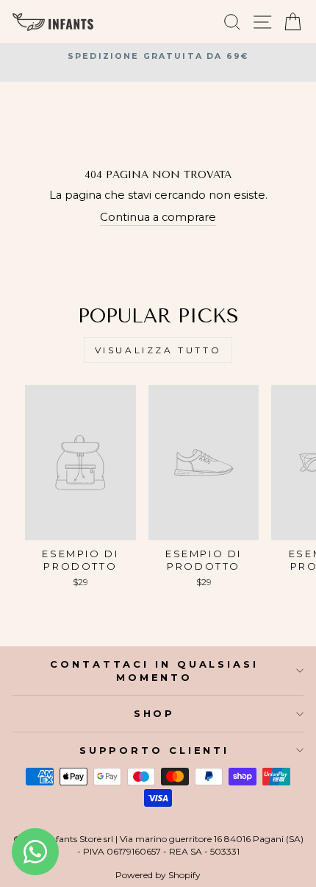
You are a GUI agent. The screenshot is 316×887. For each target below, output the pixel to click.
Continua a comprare (158, 217)
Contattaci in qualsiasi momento (154, 670)
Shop (155, 713)
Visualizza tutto (158, 350)
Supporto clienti (154, 750)
